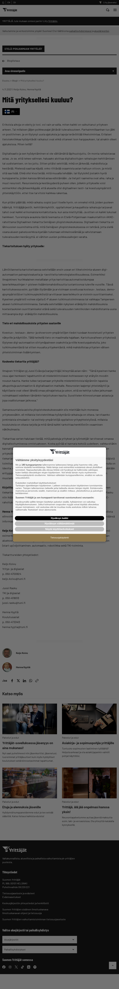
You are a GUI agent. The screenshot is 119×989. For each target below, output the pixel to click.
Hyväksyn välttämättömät (59, 523)
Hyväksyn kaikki (59, 518)
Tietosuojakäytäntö (59, 537)
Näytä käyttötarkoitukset (59, 529)
